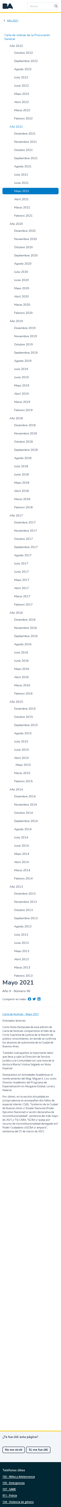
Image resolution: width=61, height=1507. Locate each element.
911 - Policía (9, 1495)
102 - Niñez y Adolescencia (18, 1476)
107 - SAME (9, 1489)
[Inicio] (8, 6)
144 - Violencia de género (18, 1502)
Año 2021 (12, 20)
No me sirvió (13, 1450)
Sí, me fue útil (38, 1450)
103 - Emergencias (13, 1483)
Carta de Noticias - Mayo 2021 (20, 1014)
